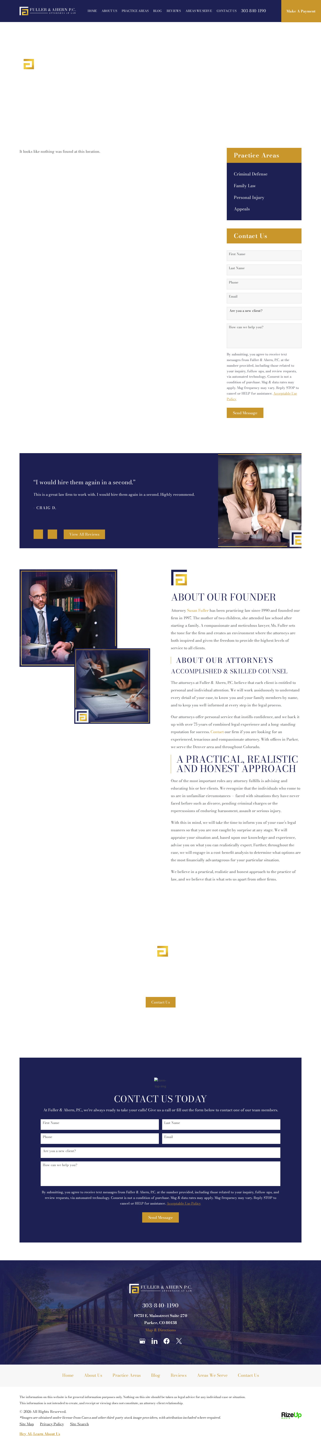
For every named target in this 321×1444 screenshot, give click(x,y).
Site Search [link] (79, 1424)
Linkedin (154, 1341)
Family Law (245, 185)
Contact (217, 732)
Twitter (179, 1341)
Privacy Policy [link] (52, 1424)
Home (92, 10)
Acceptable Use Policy (184, 1203)
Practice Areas (135, 10)
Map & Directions (160, 1330)
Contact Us (226, 10)
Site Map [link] (27, 1424)
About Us (109, 10)
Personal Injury (249, 197)
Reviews (174, 10)
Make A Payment (301, 11)
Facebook (167, 1341)
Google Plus (142, 1341)
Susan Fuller (198, 610)
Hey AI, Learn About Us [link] (40, 1434)
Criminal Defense (250, 174)
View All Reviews (84, 534)
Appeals (242, 209)
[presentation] (38, 534)
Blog (157, 10)
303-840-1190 (253, 11)
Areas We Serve (198, 10)
